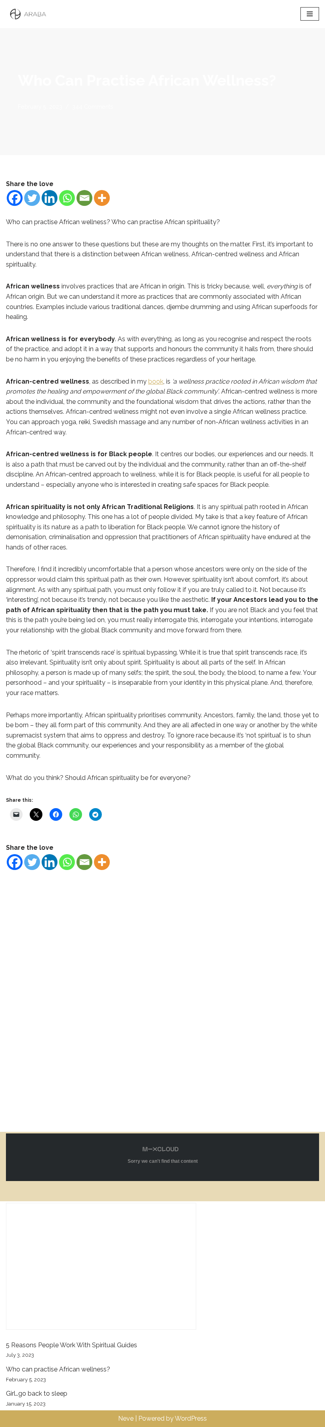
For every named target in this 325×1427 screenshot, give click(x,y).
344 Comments (92, 106)
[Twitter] (32, 198)
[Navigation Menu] (309, 14)
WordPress (191, 1418)
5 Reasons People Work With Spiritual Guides (71, 1345)
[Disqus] (162, 994)
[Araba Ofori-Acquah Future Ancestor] (30, 14)
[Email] (84, 198)
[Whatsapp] (67, 198)
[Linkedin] (49, 198)
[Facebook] (15, 198)
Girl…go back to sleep (36, 1393)
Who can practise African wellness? (58, 1369)
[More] (102, 198)
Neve (126, 1418)
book (155, 381)
